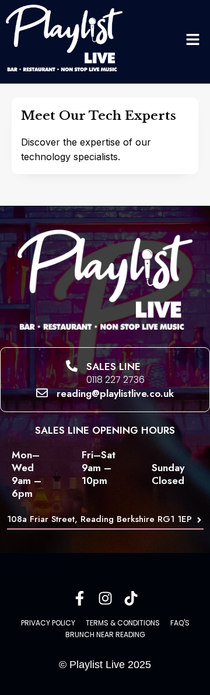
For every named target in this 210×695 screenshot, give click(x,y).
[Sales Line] (72, 366)
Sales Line (113, 366)
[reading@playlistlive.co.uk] (42, 393)
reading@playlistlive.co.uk (115, 393)
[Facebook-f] (79, 598)
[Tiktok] (131, 598)
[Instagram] (105, 598)
